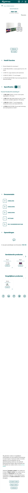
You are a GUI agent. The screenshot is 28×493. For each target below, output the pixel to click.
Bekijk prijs (14, 49)
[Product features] (16, 87)
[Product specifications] (19, 87)
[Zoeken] (22, 1)
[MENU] (25, 1)
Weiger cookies (14, 484)
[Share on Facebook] (3, 296)
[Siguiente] (25, 256)
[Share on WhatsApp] (24, 296)
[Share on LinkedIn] (8, 296)
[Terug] (23, 256)
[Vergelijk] (12, 267)
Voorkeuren (14, 488)
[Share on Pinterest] (14, 296)
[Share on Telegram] (19, 296)
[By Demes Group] (6, 1)
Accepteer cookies (14, 481)
